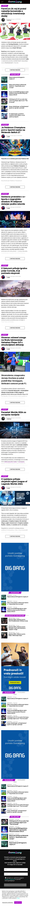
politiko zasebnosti (10, 879)
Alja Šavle (9, 20)
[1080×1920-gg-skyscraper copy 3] (15, 591)
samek (8, 136)
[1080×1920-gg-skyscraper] (15, 690)
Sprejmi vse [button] (18, 902)
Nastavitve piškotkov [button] (7, 902)
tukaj (18, 898)
